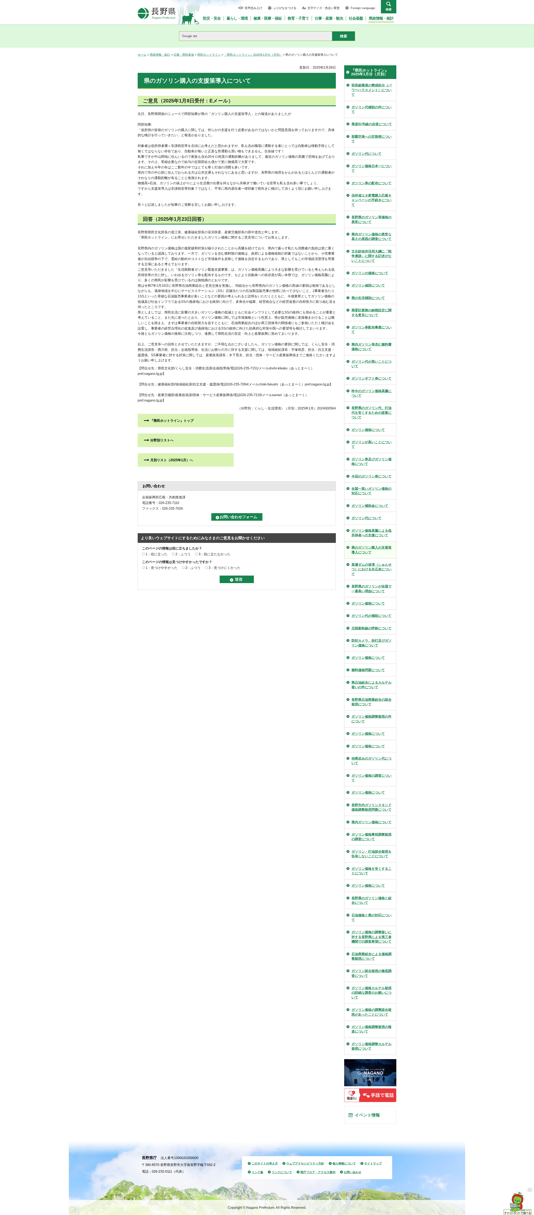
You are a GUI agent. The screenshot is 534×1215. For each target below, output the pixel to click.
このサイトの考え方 (265, 1163)
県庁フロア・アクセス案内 (317, 1172)
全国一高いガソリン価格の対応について (371, 491)
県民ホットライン (209, 54)
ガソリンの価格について (369, 273)
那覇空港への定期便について (371, 139)
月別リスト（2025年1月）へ (171, 460)
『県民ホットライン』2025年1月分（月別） (253, 54)
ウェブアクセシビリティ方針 (305, 1163)
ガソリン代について (366, 153)
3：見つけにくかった (225, 568)
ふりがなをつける (284, 8)
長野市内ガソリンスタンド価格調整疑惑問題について (371, 807)
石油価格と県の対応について (371, 917)
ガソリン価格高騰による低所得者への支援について (371, 533)
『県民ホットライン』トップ (172, 420)
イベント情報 (367, 1115)
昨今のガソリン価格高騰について (371, 393)
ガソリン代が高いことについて (371, 364)
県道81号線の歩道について (371, 124)
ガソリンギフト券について (371, 378)
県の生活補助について (368, 298)
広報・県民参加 (184, 54)
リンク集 (257, 1172)
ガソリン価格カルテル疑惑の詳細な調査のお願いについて (371, 992)
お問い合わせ (352, 1172)
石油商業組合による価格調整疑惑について (371, 956)
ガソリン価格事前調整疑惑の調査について (371, 837)
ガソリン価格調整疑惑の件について (371, 719)
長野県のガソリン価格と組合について (371, 900)
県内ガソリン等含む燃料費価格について (371, 347)
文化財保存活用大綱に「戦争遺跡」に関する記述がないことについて (371, 256)
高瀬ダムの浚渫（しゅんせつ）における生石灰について (371, 569)
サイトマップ (373, 1163)
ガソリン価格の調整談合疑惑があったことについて (371, 1012)
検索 (389, 9)
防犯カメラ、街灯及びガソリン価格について (371, 643)
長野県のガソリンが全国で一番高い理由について (371, 589)
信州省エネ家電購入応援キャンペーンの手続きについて (371, 200)
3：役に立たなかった (214, 554)
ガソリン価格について (368, 430)
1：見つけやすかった (162, 568)
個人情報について (344, 1163)
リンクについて (282, 1172)
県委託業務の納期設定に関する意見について (371, 312)
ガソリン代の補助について (371, 616)
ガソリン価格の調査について (371, 778)
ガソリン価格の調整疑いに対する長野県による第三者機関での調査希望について (371, 936)
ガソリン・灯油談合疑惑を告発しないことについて (371, 854)
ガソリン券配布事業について (371, 330)
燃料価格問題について (368, 670)
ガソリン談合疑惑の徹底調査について (371, 973)
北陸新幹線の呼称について (371, 628)
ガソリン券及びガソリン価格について (371, 461)
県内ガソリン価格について (371, 822)
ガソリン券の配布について (371, 183)
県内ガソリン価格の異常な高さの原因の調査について (371, 236)
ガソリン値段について (368, 285)
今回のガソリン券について (371, 476)
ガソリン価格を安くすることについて (371, 871)
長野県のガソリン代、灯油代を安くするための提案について (371, 412)
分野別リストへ (162, 440)
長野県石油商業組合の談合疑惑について (371, 702)
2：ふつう (183, 554)
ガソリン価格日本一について (371, 168)
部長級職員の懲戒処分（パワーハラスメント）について (371, 89)
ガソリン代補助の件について (371, 109)
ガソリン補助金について (369, 506)
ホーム (142, 54)
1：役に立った (157, 554)
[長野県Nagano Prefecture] (157, 13)
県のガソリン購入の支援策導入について (371, 550)
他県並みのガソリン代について (371, 761)
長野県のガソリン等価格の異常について (371, 219)
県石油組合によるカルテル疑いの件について (371, 685)
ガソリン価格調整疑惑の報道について (371, 1029)
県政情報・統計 (160, 54)
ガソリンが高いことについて (371, 444)
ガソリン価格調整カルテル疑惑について (371, 1046)
